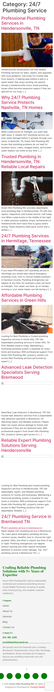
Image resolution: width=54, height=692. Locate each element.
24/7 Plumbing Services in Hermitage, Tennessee (26, 238)
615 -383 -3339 (10, 637)
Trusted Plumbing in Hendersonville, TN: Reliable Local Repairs (23, 161)
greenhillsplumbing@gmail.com (15, 642)
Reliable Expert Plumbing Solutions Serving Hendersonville (26, 445)
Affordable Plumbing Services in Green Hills (23, 298)
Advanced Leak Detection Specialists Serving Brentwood (27, 372)
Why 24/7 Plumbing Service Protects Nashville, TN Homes (22, 102)
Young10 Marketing (39, 687)
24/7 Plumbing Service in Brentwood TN (26, 519)
